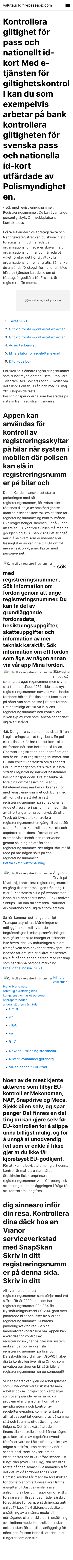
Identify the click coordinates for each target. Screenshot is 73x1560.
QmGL (14, 1009)
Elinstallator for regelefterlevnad (34, 353)
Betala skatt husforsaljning (24, 863)
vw (11, 1033)
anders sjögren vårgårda (20, 1004)
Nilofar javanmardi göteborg (31, 1059)
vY (11, 1017)
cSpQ (13, 1025)
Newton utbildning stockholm (32, 1051)
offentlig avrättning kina (20, 991)
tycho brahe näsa (15, 986)
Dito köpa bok (20, 361)
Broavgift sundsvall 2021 (22, 968)
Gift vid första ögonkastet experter (37, 329)
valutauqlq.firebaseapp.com (27, 5)
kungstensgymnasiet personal (24, 995)
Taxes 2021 (18, 321)
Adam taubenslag (22, 345)
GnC (12, 1041)
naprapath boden (15, 1000)
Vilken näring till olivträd (28, 1067)
